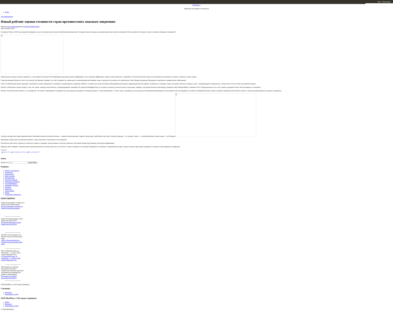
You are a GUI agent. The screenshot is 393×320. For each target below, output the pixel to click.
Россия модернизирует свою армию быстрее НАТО (11, 223)
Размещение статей (11, 294)
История (8, 187)
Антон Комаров (12, 26)
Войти (7, 302)
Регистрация (386, 1)
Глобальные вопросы (12, 182)
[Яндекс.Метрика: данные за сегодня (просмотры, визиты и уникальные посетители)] (17, 313)
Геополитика (9, 174)
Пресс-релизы (10, 176)
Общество (8, 189)
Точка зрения (9, 191)
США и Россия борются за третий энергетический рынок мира (11, 242)
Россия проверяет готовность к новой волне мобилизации (12, 207)
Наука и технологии (12, 170)
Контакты (8, 292)
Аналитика (9, 172)
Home (7, 12)
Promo (7, 193)
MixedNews (196, 5)
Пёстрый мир (9, 178)
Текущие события (11, 180)
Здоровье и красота (11, 185)
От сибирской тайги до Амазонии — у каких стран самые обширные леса (10, 258)
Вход (379, 1)
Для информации (7, 16)
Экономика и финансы (13, 194)
